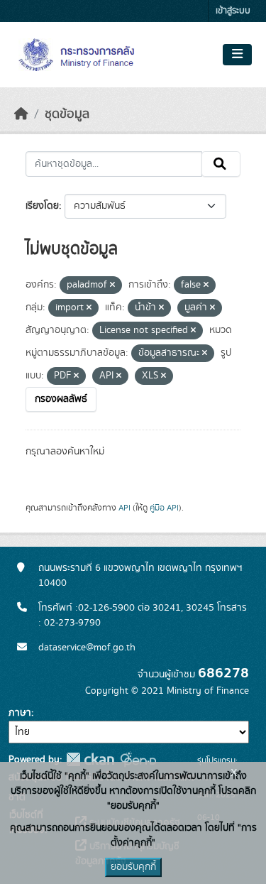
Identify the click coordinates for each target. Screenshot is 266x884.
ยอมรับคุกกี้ (133, 867)
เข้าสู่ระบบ (233, 11)
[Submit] (220, 164)
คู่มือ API (164, 507)
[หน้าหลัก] (21, 114)
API (124, 507)
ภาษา (20, 713)
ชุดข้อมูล (67, 114)
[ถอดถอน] (112, 285)
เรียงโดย (42, 206)
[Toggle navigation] (237, 54)
